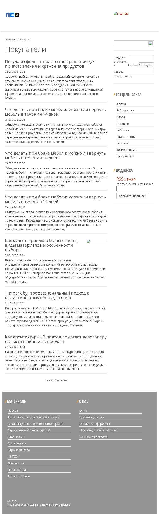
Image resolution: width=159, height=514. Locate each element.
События (122, 130)
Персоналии (125, 156)
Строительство (19, 450)
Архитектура (17, 443)
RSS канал (126, 179)
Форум (121, 104)
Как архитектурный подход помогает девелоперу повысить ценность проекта (56, 339)
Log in (147, 65)
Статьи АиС (16, 437)
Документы (16, 463)
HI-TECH (14, 456)
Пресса (13, 410)
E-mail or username (120, 61)
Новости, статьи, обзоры (98, 430)
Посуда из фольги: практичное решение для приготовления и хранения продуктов (50, 64)
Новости (122, 124)
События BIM (126, 137)
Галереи (122, 143)
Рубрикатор (125, 110)
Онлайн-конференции (95, 424)
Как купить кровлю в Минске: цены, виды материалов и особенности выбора (41, 245)
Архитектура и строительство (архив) (35, 424)
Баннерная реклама (94, 437)
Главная (8, 26)
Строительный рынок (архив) (29, 430)
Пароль (134, 65)
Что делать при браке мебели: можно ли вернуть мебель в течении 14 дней (55, 112)
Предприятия (18, 470)
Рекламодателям (92, 417)
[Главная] (121, 13)
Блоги (120, 117)
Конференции (126, 150)
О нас (83, 410)
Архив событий (19, 476)
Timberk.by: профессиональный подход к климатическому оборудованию (47, 295)
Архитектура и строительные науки (33, 417)
